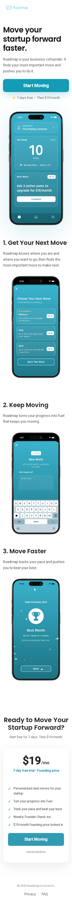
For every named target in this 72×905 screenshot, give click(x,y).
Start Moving (36, 85)
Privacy (30, 894)
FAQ (45, 894)
